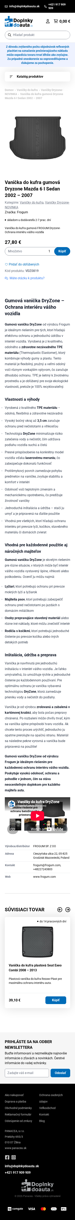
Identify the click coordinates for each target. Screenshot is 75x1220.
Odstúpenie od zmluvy (18, 1121)
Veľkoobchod (47, 1108)
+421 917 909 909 (18, 1173)
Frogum (22, 212)
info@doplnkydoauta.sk (22, 1166)
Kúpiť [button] (56, 1000)
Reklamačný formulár (18, 1114)
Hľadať (65, 35)
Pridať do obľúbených (24, 264)
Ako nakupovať (14, 1095)
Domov (9, 90)
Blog (42, 1121)
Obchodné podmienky (18, 1108)
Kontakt (44, 1114)
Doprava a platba (15, 1101)
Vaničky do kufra (27, 90)
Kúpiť (62, 251)
